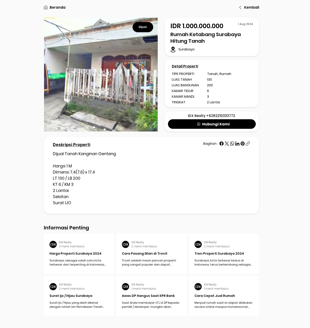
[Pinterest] (243, 144)
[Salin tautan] (248, 144)
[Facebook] (221, 144)
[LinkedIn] (237, 144)
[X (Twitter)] (227, 144)
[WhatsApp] (232, 144)
